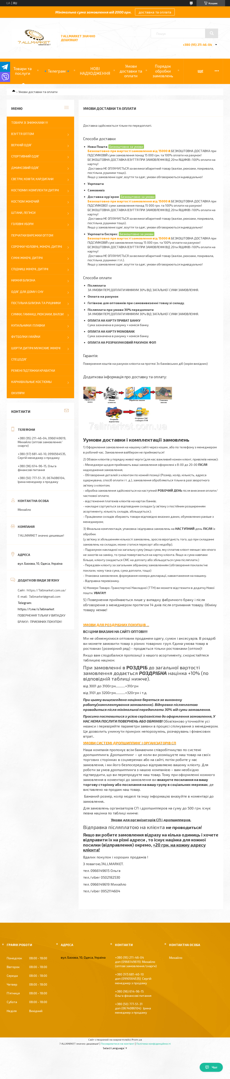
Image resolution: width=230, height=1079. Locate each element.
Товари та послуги (22, 71)
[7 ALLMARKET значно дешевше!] (34, 45)
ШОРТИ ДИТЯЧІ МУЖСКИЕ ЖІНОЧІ (35, 348)
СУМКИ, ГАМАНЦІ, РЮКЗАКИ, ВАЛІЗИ (37, 314)
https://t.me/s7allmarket (36, 609)
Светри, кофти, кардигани (32, 179)
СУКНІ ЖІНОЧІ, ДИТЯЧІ (27, 258)
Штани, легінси (23, 212)
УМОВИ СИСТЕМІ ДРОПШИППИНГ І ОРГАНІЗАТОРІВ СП (129, 743)
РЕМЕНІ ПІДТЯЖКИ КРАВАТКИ (33, 370)
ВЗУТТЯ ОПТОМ (22, 134)
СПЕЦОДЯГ (19, 359)
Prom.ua (137, 1039)
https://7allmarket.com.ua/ (46, 590)
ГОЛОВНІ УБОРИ (22, 224)
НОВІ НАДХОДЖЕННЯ (95, 71)
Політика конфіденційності (153, 1043)
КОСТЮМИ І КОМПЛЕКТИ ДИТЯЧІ (35, 190)
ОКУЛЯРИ (17, 393)
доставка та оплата (155, 12)
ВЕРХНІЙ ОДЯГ (21, 145)
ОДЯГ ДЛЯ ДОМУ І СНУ (27, 292)
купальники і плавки (28, 325)
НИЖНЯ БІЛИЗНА (23, 280)
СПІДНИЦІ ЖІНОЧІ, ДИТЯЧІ (29, 269)
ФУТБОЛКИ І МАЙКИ (25, 336)
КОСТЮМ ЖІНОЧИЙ (25, 201)
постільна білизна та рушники (36, 303)
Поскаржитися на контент (117, 1043)
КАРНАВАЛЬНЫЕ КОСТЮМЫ (31, 382)
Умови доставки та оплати (130, 71)
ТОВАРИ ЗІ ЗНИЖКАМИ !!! (29, 122)
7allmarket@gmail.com (44, 596)
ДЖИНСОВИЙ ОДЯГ (25, 168)
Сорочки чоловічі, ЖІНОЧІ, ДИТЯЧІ (36, 246)
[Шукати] (211, 33)
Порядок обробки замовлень (163, 71)
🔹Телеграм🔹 (57, 71)
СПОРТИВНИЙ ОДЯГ (25, 156)
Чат (214, 1067)
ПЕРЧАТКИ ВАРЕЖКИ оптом (32, 235)
